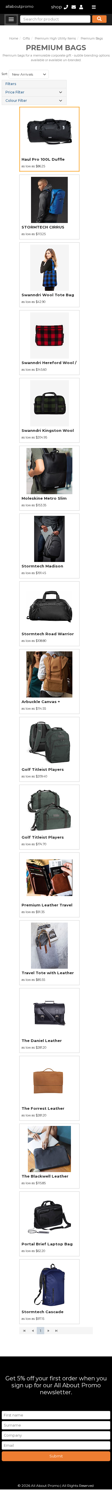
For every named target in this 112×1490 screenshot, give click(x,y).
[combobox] (29, 74)
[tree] (34, 92)
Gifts (26, 38)
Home (13, 38)
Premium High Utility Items (55, 38)
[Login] (81, 7)
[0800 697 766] (66, 7)
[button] (11, 20)
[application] (56, 1331)
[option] (49, 139)
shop (56, 7)
